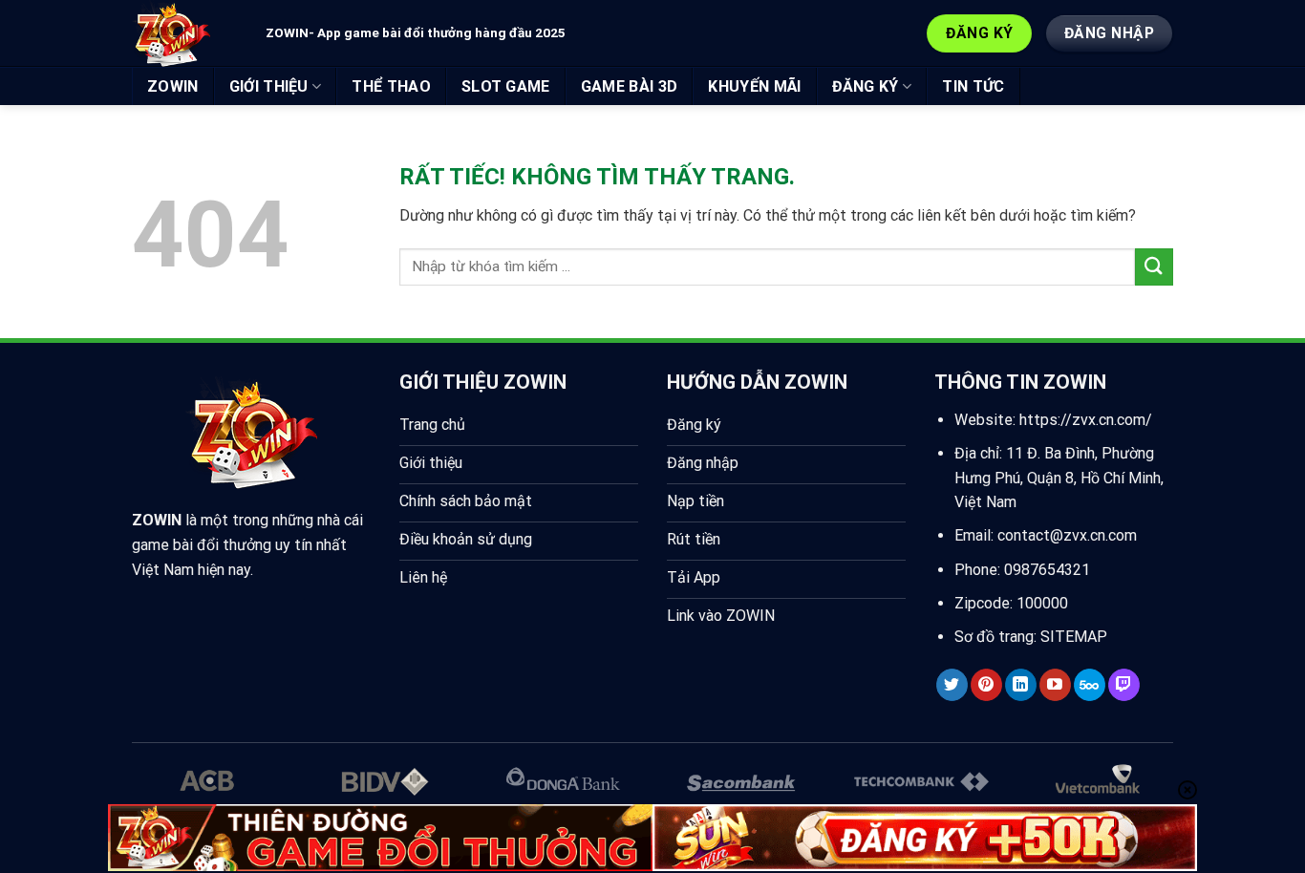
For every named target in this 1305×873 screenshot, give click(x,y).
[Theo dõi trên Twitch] (1124, 685)
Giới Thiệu (269, 86)
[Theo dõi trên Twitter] (952, 685)
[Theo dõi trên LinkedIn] (1021, 685)
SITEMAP (1073, 637)
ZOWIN (173, 86)
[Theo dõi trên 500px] (1089, 685)
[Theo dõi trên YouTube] (1055, 685)
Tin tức (973, 86)
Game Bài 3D (629, 86)
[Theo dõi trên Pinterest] (986, 685)
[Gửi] (1154, 267)
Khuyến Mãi (754, 86)
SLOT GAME (505, 86)
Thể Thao (391, 86)
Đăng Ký (865, 86)
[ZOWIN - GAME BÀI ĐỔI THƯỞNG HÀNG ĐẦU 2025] (184, 33)
